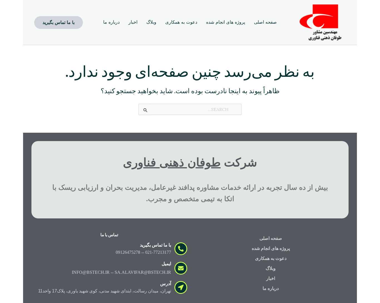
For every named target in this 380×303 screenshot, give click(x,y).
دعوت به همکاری (271, 258)
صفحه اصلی (271, 238)
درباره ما (271, 288)
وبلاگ (271, 268)
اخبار (270, 278)
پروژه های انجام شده (271, 248)
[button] (58, 22)
